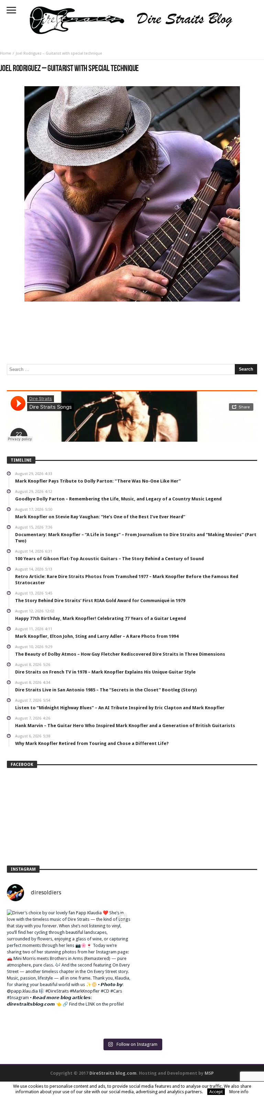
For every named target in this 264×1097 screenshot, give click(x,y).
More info (239, 1091)
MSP (209, 1073)
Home (5, 53)
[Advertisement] (132, 322)
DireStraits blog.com (112, 1073)
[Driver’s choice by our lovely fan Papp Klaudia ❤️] (68, 971)
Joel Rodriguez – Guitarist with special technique (59, 53)
